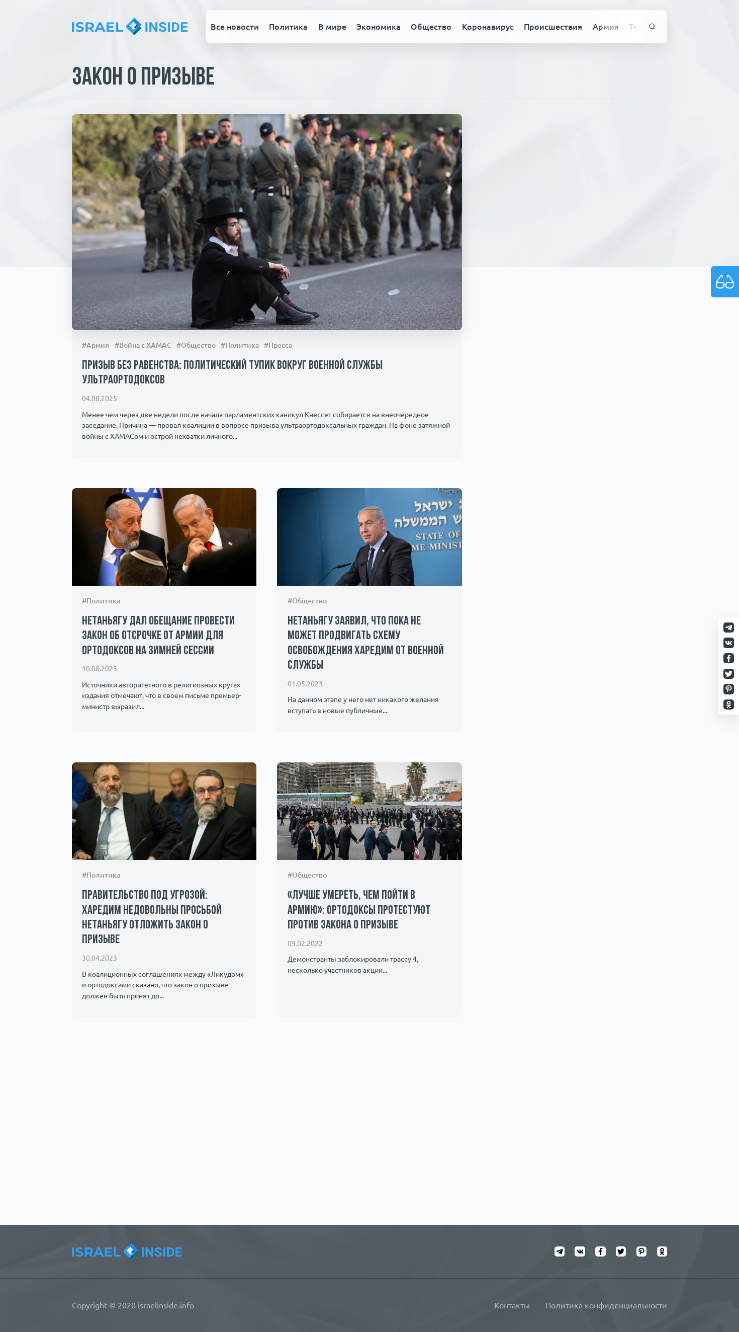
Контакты (512, 1305)
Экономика (378, 26)
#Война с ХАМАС (143, 345)
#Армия (95, 345)
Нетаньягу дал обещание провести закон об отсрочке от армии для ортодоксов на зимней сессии (158, 636)
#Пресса (278, 345)
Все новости (235, 26)
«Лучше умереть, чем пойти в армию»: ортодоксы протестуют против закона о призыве (359, 910)
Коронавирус (488, 26)
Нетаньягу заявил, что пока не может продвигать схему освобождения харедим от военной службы (366, 643)
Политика (288, 26)
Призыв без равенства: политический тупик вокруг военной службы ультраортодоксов (232, 373)
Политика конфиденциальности (606, 1305)
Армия (606, 26)
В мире (332, 26)
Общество (431, 26)
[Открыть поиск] (652, 27)
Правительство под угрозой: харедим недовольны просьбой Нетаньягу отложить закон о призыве (152, 918)
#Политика (240, 345)
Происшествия (553, 26)
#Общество (196, 345)
